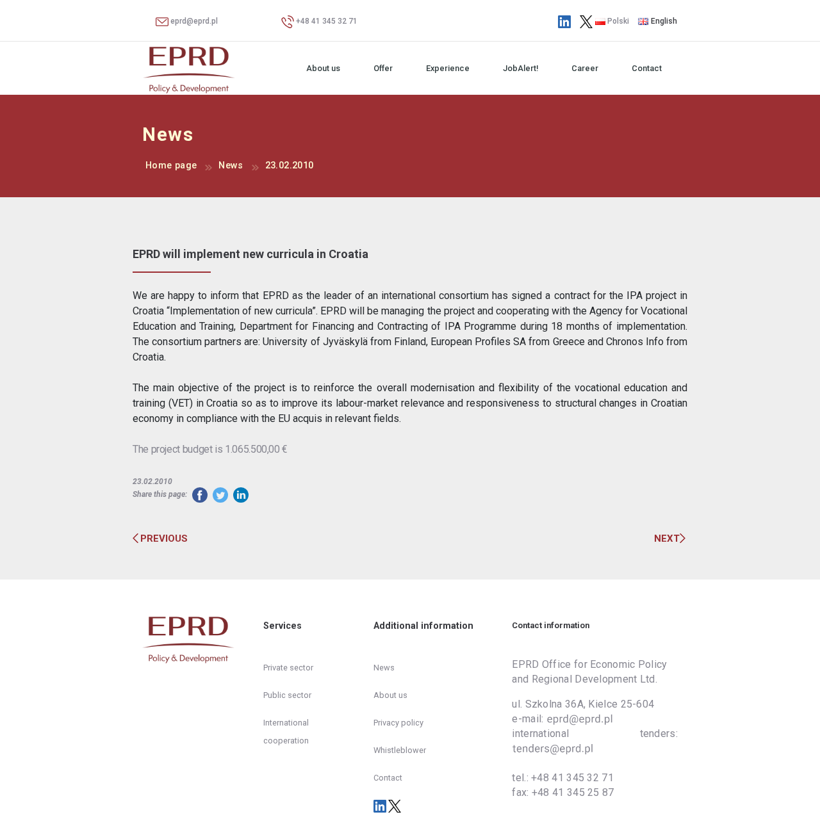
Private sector (288, 667)
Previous (164, 538)
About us (323, 68)
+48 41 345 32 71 (325, 21)
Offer (383, 68)
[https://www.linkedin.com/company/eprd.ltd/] (564, 21)
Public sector (287, 695)
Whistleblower (399, 750)
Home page (171, 165)
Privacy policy (398, 722)
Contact (647, 68)
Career (584, 68)
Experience (448, 68)
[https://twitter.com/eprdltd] (586, 21)
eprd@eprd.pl (193, 21)
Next (667, 538)
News (230, 165)
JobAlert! (520, 68)
